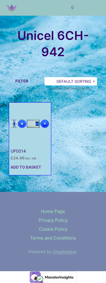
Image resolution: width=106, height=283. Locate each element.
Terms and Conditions (53, 238)
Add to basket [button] (26, 167)
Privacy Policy (53, 220)
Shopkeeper (65, 251)
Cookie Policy (53, 229)
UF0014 (18, 150)
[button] (68, 8)
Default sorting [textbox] (74, 81)
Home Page (53, 211)
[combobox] (70, 81)
